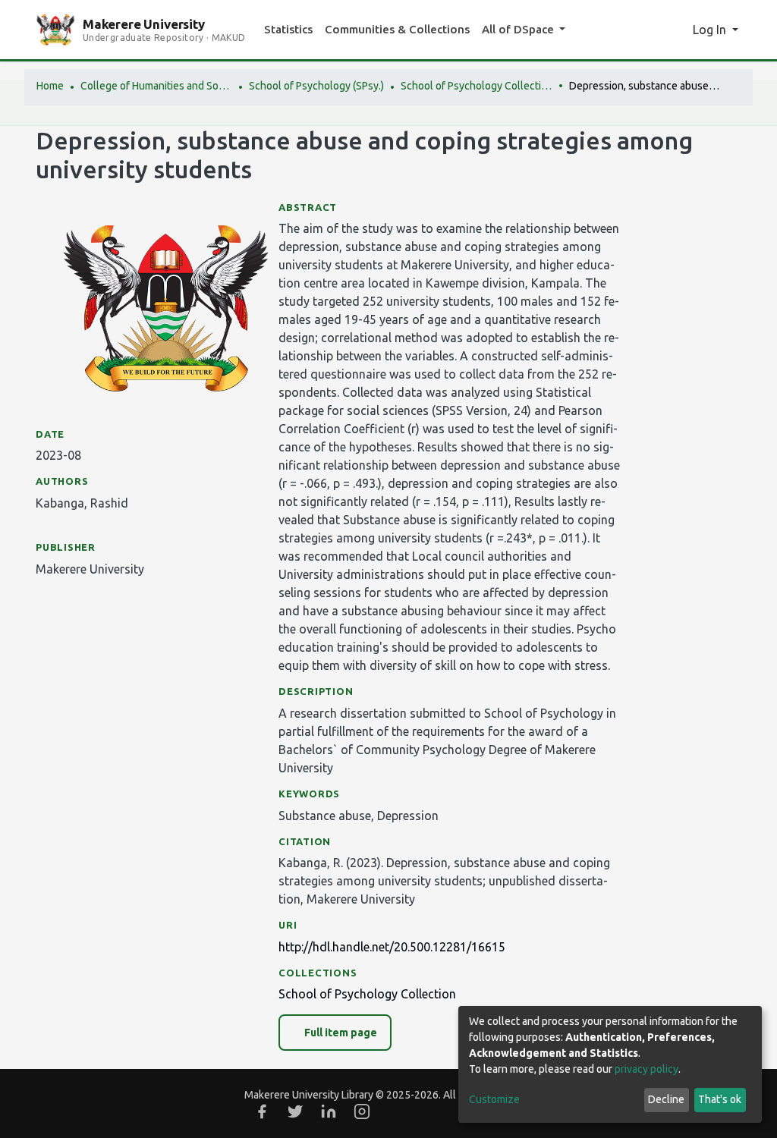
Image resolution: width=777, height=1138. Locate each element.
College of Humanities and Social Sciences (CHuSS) (156, 86)
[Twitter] (295, 1111)
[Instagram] (362, 1111)
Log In (711, 29)
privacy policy (646, 1069)
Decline (666, 1099)
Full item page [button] (339, 1032)
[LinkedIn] (328, 1111)
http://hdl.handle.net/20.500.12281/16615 (391, 947)
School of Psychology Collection (476, 86)
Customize (494, 1099)
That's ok (719, 1099)
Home (50, 86)
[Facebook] (261, 1111)
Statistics (288, 29)
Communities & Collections (397, 29)
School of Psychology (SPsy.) (316, 86)
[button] (676, 29)
